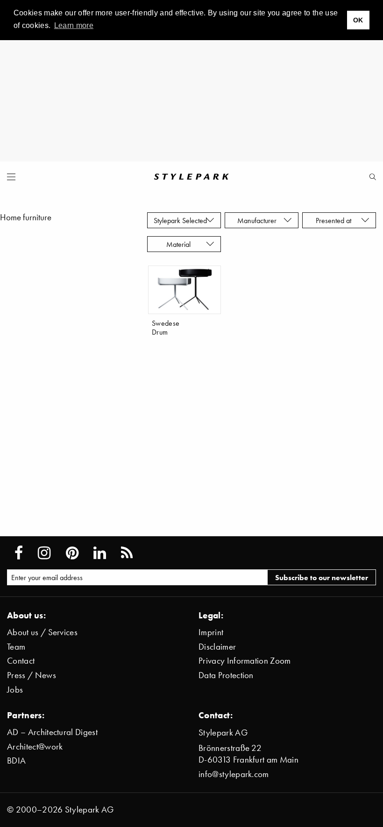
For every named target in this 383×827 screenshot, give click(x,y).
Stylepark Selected (180, 220)
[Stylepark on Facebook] (18, 553)
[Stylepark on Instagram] (44, 553)
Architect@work (35, 746)
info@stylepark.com (234, 774)
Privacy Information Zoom (245, 660)
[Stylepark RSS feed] (126, 553)
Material (180, 244)
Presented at (335, 220)
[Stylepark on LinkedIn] (99, 553)
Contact (21, 660)
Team (16, 646)
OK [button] (358, 20)
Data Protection (226, 675)
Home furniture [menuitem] (25, 217)
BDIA (16, 760)
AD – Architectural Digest (52, 732)
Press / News (31, 675)
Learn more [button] (73, 25)
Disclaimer (217, 646)
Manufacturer (257, 220)
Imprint (211, 632)
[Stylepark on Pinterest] (72, 553)
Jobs (15, 689)
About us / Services (42, 632)
